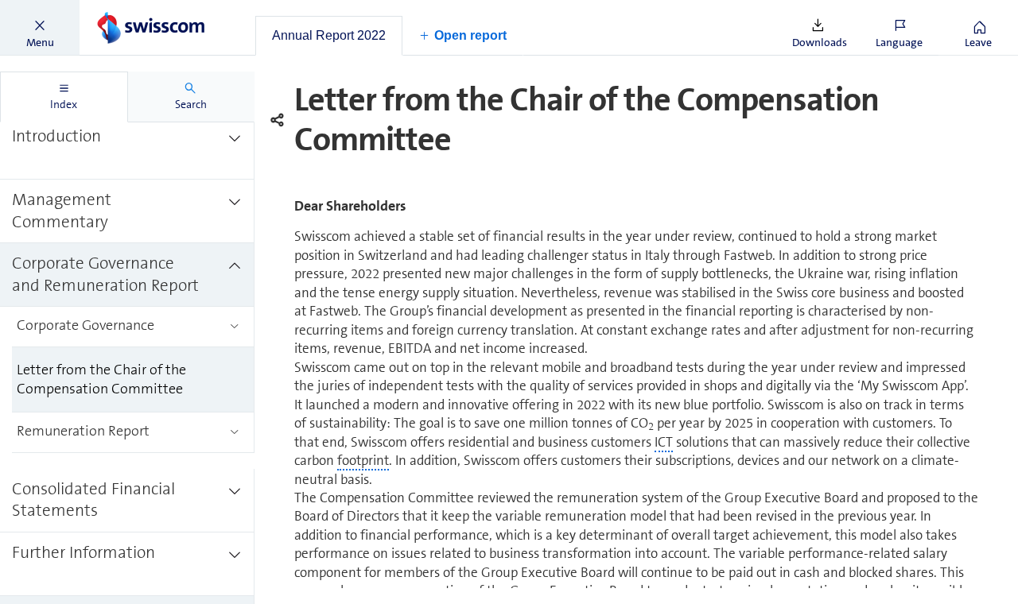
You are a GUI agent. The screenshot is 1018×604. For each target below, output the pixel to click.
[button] (40, 28)
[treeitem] (127, 148)
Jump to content (119, 9)
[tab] (328, 36)
